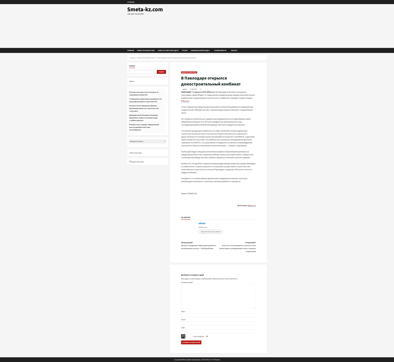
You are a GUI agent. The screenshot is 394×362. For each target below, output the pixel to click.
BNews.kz (185, 101)
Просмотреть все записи (211, 232)
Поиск (132, 66)
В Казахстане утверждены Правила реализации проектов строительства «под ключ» (144, 108)
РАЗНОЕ (234, 50)
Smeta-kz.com (145, 9)
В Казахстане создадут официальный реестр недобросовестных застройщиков (144, 127)
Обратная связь (135, 153)
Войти (131, 81)
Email (183, 319)
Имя (183, 311)
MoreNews (206, 360)
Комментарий (187, 282)
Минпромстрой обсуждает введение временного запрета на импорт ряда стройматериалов (143, 117)
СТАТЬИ (185, 50)
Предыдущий (198, 245)
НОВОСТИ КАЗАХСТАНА (146, 50)
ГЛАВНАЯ (130, 50)
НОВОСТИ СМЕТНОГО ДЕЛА (168, 50)
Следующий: (237, 246)
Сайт (183, 328)
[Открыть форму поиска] (266, 50)
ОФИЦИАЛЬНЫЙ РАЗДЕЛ (200, 50)
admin (185, 89)
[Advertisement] (197, 30)
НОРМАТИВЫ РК (220, 50)
